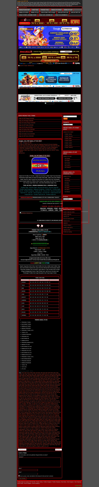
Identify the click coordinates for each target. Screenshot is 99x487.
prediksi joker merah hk (32, 430)
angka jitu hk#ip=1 (67, 225)
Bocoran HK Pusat (40, 388)
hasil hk (53, 400)
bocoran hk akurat (30, 386)
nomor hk (43, 413)
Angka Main (37, 378)
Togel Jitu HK (39, 444)
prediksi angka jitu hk (68, 227)
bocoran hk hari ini (38, 386)
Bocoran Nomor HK (30, 391)
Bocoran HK (46, 144)
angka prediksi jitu (50, 381)
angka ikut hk (24, 376)
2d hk (23, 372)
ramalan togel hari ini (38, 440)
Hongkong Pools (31, 405)
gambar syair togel (36, 400)
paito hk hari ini (32, 416)
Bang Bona (52, 385)
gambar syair (28, 400)
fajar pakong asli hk (27, 399)
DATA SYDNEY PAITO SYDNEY (48, 12)
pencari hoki (51, 416)
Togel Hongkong (22, 444)
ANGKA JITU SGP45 (23, 12)
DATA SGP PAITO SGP (63, 12)
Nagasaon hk (29, 413)
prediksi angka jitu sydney (69, 212)
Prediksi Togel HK (34, 150)
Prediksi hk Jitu (35, 423)
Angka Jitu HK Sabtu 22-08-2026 (26, 127)
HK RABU (67, 183)
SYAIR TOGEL (35, 10)
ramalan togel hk (46, 440)
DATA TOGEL (43, 147)
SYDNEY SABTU (68, 145)
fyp (24, 400)
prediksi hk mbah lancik (45, 424)
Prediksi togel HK (51, 434)
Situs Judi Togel (38, 441)
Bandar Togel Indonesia (26, 385)
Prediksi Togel (27, 150)
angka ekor (52, 374)
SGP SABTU (67, 165)
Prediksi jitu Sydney (68, 231)
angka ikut (53, 375)
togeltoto (39, 446)
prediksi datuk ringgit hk (38, 422)
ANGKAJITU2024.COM (24, 10)
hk (30, 402)
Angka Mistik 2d (45, 379)
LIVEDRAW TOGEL (29, 148)
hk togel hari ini (35, 403)
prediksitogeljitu (28, 439)
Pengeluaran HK (24, 417)
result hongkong (31, 441)
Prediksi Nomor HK (40, 432)
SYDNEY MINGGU (69, 147)
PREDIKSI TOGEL (45, 10)
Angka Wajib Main (23, 384)
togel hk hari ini (50, 443)
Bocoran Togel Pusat (28, 395)
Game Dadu (49, 400)
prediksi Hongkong (55, 426)
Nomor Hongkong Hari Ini (32, 415)
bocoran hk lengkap (54, 386)
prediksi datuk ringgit (27, 422)
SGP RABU (67, 160)
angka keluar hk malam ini (28, 378)
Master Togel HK (38, 412)
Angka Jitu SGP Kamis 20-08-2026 (26, 136)
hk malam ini (43, 402)
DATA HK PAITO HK (75, 12)
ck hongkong (35, 396)
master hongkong (24, 412)
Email (20, 472)
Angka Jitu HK (30, 144)
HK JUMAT (67, 187)
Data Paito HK (54, 145)
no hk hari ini (38, 413)
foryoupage (21, 400)
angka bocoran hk (45, 374)
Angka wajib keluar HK (54, 382)
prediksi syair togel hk (26, 434)
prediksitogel (21, 439)
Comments (22, 153)
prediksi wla (48, 437)
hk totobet (41, 403)
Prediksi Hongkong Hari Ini (24, 427)
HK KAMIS (67, 185)
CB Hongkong (29, 396)
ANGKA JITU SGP (68, 10)
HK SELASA (67, 180)
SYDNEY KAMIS (68, 140)
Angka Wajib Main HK (31, 384)
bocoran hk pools (32, 388)
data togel (54, 398)
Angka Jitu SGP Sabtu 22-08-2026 (26, 125)
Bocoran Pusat (45, 392)
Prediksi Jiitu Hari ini (30, 429)
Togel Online (52, 444)
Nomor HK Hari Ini (49, 413)
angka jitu (66, 223)
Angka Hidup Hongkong (31, 375)
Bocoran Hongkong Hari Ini (36, 389)
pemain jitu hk (45, 416)
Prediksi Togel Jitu (30, 436)
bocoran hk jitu (46, 386)
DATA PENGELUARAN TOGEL (32, 147)
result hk (25, 441)
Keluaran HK (30, 409)
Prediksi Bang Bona (49, 420)
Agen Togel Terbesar (26, 374)
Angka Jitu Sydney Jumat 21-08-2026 (27, 133)
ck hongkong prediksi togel (44, 396)
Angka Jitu (30, 376)
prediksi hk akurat (52, 422)
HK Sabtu (48, 147)
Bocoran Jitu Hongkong (55, 389)
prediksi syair (51, 433)
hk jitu (38, 402)
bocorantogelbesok (37, 395)
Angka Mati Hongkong (37, 379)
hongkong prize (38, 406)
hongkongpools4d (39, 407)
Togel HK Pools (57, 443)
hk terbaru (24, 403)
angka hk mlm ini (40, 375)
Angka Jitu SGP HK (22, 1)
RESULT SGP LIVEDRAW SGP (46, 15)
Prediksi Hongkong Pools (46, 427)
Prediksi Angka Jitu (42, 148)
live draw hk (51, 409)
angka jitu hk (66, 216)
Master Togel (31, 412)
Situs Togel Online (51, 441)
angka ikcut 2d (48, 375)
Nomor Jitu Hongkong (54, 415)
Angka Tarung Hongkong (44, 382)
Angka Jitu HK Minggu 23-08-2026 (26, 120)
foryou (54, 399)
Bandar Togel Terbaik (44, 385)
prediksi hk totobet (31, 426)
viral (47, 446)
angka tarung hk (34, 382)
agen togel (43, 372)
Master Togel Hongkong (47, 412)
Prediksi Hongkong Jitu (35, 427)
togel (35, 443)
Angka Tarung (28, 382)
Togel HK (21, 151)
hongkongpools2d (31, 407)
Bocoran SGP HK (52, 392)
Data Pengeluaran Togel (46, 398)
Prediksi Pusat (44, 433)
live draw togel (27, 410)
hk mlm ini (56, 402)
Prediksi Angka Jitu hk (49, 419)
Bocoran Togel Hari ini (37, 393)
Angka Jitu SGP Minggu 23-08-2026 (26, 118)
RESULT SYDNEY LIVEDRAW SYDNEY (28, 15)
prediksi (39, 417)
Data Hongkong (41, 145)
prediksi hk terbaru (23, 426)
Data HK (35, 145)
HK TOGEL (29, 403)
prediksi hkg (48, 426)
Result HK (49, 150)
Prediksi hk (45, 422)
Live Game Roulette (43, 410)
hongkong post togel (30, 406)
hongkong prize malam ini (47, 406)
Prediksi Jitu (37, 429)
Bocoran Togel (22, 145)
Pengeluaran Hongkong (33, 417)
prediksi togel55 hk (33, 437)
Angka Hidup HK (22, 375)
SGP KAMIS (67, 163)
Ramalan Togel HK (42, 150)
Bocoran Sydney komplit (69, 218)
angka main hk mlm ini (52, 378)
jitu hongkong (54, 407)
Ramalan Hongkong (51, 439)
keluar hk (25, 409)
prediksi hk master (23, 424)
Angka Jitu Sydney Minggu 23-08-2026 (27, 122)
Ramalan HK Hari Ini (42, 439)
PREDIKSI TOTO (41, 437)
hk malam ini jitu (49, 402)
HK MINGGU (67, 191)
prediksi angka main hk (26, 420)
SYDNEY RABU (68, 138)
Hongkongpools (54, 147)
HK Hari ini (34, 402)
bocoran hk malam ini (23, 388)
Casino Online (44, 395)
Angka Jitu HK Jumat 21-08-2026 (26, 131)
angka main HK (43, 378)
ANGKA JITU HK (35, 12)
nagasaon (24, 413)
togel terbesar (29, 446)
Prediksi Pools (38, 433)
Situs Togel (44, 441)
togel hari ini (39, 443)
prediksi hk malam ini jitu (54, 423)
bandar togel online (36, 385)
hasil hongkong (27, 402)
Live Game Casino (34, 410)
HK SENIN (67, 178)
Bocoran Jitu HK (46, 389)
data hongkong (28, 398)
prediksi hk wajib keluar (40, 426)
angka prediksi (53, 379)
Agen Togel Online (49, 372)
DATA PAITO (47, 145)
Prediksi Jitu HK (44, 429)
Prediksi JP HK (41, 430)
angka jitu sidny (67, 229)
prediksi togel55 (25, 437)
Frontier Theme (78, 485)
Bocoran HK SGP (48, 388)
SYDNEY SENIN (68, 134)
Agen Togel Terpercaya (36, 374)
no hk (33, 413)
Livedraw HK (21, 148)
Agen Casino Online (28, 372)
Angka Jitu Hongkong (38, 144)
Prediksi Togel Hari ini (42, 434)
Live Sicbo (50, 410)
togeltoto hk (43, 446)
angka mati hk (29, 379)
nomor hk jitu (56, 413)
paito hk (26, 416)
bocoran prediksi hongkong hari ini (34, 392)
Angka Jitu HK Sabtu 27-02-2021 (30, 141)
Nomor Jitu (40, 415)
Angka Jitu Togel (51, 376)
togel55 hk (34, 446)
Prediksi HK (49, 148)
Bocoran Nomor (22, 391)
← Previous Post (22, 449)
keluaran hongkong (38, 409)
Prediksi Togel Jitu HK (39, 436)
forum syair (44, 399)
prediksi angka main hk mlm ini (38, 420)
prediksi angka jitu (67, 214)
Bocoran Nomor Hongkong (40, 391)
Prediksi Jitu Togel (23, 430)
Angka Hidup (57, 374)
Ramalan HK (34, 439)
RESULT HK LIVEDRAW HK (61, 15)
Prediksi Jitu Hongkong (53, 429)
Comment (21, 456)
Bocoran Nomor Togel (50, 391)
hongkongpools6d (47, 407)
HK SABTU (67, 189)
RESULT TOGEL (55, 150)
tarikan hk (32, 443)
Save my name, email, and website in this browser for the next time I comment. (36, 476)
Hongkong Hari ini (54, 403)
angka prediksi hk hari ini (29, 381)
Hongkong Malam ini (23, 405)
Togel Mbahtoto (45, 444)
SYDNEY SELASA (69, 136)
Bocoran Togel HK (29, 145)
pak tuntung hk (39, 416)
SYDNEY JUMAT (68, 143)
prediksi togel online (48, 436)
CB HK (24, 396)
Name (20, 468)
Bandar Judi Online (53, 384)
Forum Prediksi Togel (36, 399)
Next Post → (58, 449)
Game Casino (43, 400)
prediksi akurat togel (31, 419)
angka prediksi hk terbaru (40, 381)
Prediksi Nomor (32, 432)
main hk (54, 410)
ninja (21, 142)
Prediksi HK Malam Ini (43, 423)
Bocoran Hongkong (53, 144)
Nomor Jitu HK (46, 415)
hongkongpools (57, 406)
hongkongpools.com (23, 407)
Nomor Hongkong (22, 415)
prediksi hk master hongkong (33, 424)
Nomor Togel (21, 416)
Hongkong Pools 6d (40, 405)
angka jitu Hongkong (43, 376)
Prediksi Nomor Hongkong (50, 432)
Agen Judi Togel (36, 372)
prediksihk (53, 437)
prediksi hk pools (53, 424)
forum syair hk (50, 399)
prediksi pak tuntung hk (29, 433)
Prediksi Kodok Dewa (49, 430)
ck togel (52, 396)
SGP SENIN (67, 158)
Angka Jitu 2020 (23, 144)
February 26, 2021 (28, 142)
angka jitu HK (36, 376)
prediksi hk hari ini (27, 423)
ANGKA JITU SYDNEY (56, 10)
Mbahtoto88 (55, 412)
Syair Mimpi (26, 443)
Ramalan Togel (30, 440)
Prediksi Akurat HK (53, 417)
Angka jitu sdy (67, 220)
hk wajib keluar (47, 403)
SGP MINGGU (68, 167)
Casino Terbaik (51, 395)
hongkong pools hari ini (49, 405)
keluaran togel (45, 409)
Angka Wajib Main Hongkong (43, 384)
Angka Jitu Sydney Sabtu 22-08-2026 (26, 129)
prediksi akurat (45, 417)
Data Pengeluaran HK (35, 398)
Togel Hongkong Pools (31, 444)
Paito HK (36, 148)
